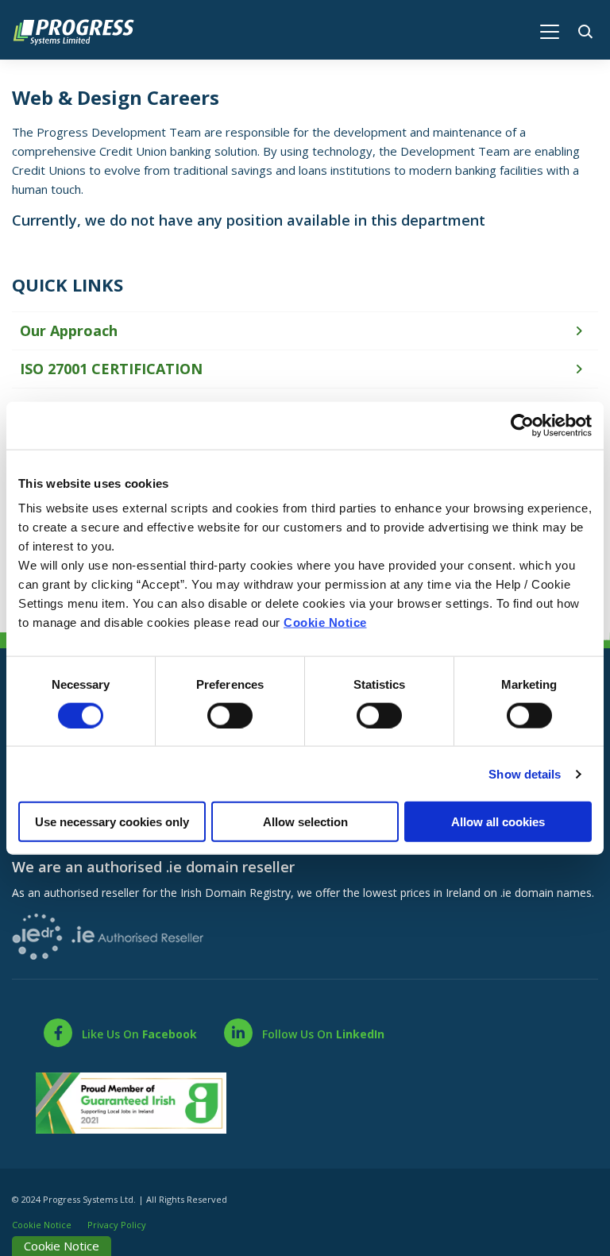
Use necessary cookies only (112, 822)
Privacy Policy (116, 1225)
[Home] (81, 30)
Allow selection (305, 822)
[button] (588, 30)
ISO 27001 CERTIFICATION (111, 368)
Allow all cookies (498, 822)
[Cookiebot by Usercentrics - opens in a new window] (522, 425)
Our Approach (69, 330)
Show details (524, 773)
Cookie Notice (325, 622)
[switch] (230, 715)
